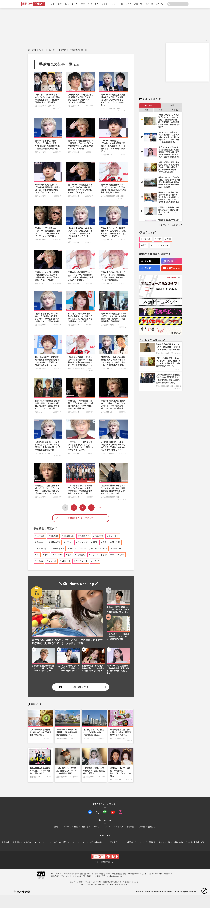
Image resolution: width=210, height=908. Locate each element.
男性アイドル (81, 561)
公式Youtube (173, 268)
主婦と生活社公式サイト (198, 842)
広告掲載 (113, 842)
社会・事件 (93, 4)
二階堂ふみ (69, 536)
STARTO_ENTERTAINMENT (94, 548)
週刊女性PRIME (34, 50)
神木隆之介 (84, 536)
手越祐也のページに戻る (80, 518)
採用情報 (151, 842)
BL (38, 555)
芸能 (60, 4)
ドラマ (69, 542)
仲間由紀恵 (55, 542)
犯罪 (169, 239)
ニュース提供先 (127, 842)
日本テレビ (42, 548)
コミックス (126, 4)
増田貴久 (81, 555)
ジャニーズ (50, 50)
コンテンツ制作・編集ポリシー (93, 842)
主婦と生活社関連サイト (105, 862)
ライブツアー (118, 555)
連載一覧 (138, 4)
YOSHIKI (66, 561)
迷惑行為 (146, 239)
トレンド (114, 4)
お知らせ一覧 (164, 842)
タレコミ (141, 842)
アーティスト (58, 548)
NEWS (73, 548)
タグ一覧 (149, 4)
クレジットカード (161, 245)
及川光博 (116, 542)
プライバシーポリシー (32, 842)
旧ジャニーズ (71, 4)
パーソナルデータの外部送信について (61, 842)
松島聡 (40, 561)
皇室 (83, 4)
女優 (105, 542)
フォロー (149, 261)
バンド (96, 561)
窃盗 (144, 245)
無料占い (160, 4)
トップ (52, 4)
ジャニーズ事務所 (99, 555)
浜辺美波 (99, 536)
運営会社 (5, 842)
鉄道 (159, 239)
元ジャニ (52, 561)
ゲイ (47, 555)
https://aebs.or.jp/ (115, 876)
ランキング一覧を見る (169, 225)
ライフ (104, 4)
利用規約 (16, 842)
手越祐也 (62, 50)
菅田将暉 (54, 536)
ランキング (82, 542)
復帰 (69, 555)
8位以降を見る (81, 687)
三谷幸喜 (41, 536)
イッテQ (58, 555)
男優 (95, 542)
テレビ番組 (114, 536)
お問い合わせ (179, 842)
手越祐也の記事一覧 (78, 50)
